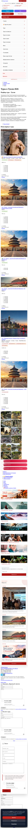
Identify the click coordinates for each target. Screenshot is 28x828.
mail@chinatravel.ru (14, 79)
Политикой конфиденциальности (9, 814)
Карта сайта (3, 682)
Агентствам (5, 49)
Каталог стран (6, 83)
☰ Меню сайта (5, 17)
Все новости (14, 663)
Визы (4, 45)
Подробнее (14, 823)
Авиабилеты (6, 484)
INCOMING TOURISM (8, 70)
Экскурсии (5, 63)
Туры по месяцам (6, 42)
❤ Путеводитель (7, 474)
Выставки (5, 66)
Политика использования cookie (7, 680)
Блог (4, 73)
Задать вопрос (7, 13)
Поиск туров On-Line (7, 56)
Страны (4, 21)
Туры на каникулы (7, 31)
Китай (4, 84)
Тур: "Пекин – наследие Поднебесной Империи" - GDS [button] (14, 389)
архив (22, 3)
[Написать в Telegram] (2, 675)
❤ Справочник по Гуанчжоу (9, 472)
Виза (4, 482)
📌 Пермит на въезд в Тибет (9, 488)
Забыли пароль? (6, 478)
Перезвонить (20, 13)
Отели (4, 483)
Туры (4, 28)
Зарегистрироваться (7, 477)
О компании (5, 52)
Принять (14, 817)
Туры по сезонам (6, 35)
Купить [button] (3, 177)
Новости (5, 485)
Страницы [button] (5, 486)
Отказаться (14, 820)
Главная (5, 82)
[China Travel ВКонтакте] (4, 675)
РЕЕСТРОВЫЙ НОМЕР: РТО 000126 (9, 668)
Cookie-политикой (17, 813)
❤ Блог (5, 471)
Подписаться (14, 574)
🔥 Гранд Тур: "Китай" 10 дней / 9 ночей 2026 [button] (12, 157)
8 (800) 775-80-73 (22, 0)
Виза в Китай (6, 124)
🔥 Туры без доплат (7, 24)
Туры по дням (6, 38)
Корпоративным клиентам (8, 59)
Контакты (5, 76)
